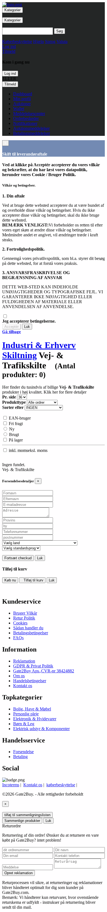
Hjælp (38, 41)
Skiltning (19, 355)
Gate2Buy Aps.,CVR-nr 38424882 (43, 671)
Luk (27, 327)
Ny (11, 429)
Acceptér (11, 327)
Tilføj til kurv (32, 580)
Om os (19, 675)
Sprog (50, 41)
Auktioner (22, 103)
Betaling (20, 756)
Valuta (62, 41)
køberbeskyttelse (60, 784)
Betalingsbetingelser (30, 632)
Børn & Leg (23, 723)
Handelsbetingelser (29, 680)
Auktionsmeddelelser (31, 128)
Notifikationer (25, 123)
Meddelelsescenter (29, 113)
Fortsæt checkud (18, 558)
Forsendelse (23, 751)
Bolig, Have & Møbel (32, 709)
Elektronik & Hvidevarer (34, 718)
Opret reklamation (18, 873)
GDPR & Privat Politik (33, 666)
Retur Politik (24, 618)
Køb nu (10, 580)
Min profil (22, 98)
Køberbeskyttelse (17, 41)
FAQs (18, 637)
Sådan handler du (28, 628)
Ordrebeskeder (26, 118)
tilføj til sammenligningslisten (27, 815)
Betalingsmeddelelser (31, 133)
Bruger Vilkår (25, 613)
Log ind (10, 73)
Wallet (18, 108)
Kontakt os (22, 685)
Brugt (13, 434)
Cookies (20, 623)
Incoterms (10, 784)
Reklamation (24, 661)
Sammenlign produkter (22, 821)
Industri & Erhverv (39, 345)
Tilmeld (10, 84)
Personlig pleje (26, 714)
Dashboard (22, 93)
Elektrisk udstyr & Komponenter (41, 728)
